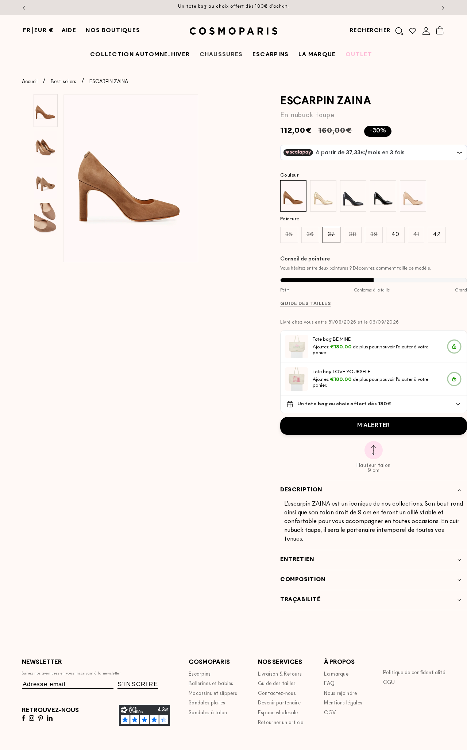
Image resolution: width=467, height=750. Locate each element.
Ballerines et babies (211, 684)
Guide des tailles (277, 684)
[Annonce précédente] (24, 7)
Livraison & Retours (280, 674)
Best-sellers (63, 82)
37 (334, 237)
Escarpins (200, 674)
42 (437, 234)
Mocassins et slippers (213, 693)
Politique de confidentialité (414, 673)
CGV (330, 713)
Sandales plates (207, 703)
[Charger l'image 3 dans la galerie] (45, 183)
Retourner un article (281, 723)
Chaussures (221, 55)
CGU (389, 682)
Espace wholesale (278, 713)
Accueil (30, 82)
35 (291, 237)
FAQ (329, 684)
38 (355, 237)
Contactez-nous (277, 693)
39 (376, 237)
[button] (376, 31)
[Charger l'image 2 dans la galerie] (45, 147)
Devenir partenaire (279, 703)
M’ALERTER (373, 426)
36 (312, 237)
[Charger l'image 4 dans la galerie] (45, 219)
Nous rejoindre (340, 693)
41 (418, 237)
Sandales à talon (208, 713)
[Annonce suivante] (443, 7)
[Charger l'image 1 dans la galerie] (45, 110)
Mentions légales (343, 703)
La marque (336, 674)
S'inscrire (137, 684)
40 (395, 234)
